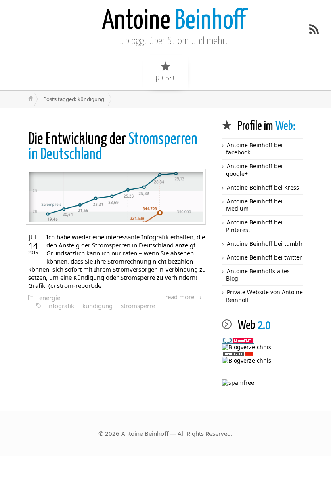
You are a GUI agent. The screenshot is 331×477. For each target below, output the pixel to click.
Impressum (165, 78)
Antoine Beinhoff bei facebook (254, 148)
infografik (60, 306)
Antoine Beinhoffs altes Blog (258, 274)
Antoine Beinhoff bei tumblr (265, 243)
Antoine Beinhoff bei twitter (264, 257)
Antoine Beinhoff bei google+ (254, 169)
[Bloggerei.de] (262, 341)
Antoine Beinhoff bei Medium (254, 204)
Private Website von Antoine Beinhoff (264, 295)
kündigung (97, 306)
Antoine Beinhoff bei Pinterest (254, 225)
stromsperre (138, 306)
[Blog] (262, 360)
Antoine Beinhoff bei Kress (263, 187)
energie (49, 297)
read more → (183, 297)
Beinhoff (174, 21)
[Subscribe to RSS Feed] (314, 29)
